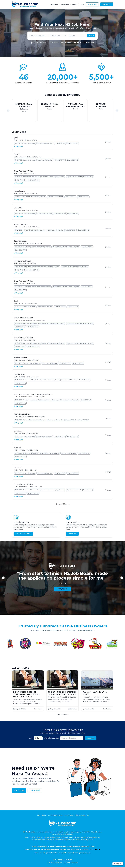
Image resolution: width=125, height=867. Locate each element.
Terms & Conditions (65, 859)
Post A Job (92, 4)
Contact (74, 4)
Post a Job (72, 534)
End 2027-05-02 (87, 247)
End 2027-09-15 (84, 420)
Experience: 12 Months (45, 160)
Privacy (55, 859)
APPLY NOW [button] (62, 589)
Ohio (20, 173)
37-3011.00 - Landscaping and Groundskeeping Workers (33, 247)
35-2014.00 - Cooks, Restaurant (25, 143)
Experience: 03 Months (55, 197)
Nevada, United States (26, 417)
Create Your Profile (23, 534)
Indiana (21, 283)
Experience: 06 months (45, 143)
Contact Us (84, 815)
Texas (21, 263)
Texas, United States (25, 397)
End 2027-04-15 (60, 160)
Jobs (38, 815)
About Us (45, 815)
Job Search (106, 4)
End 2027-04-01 (86, 400)
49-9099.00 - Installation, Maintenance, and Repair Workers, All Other (37, 267)
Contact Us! (35, 790)
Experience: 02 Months (55, 420)
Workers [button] (53, 4)
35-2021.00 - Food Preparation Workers (27, 363)
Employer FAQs (56, 815)
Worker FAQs (68, 815)
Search (91, 35)
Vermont (22, 210)
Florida (21, 140)
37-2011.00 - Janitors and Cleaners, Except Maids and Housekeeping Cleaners (39, 177)
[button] (116, 110)
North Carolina (23, 487)
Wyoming (22, 157)
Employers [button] (64, 4)
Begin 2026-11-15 (73, 143)
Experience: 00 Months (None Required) (80, 177)
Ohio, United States (25, 320)
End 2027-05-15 (60, 143)
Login (82, 4)
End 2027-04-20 (84, 380)
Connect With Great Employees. (79, 42)
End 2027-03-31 (65, 363)
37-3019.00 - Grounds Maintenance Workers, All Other (32, 400)
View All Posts (62, 715)
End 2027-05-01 (70, 230)
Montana (22, 377)
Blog (77, 815)
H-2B (15, 140)
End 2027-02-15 (20, 270)
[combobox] (58, 35)
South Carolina (23, 243)
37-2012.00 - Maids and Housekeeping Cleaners (30, 197)
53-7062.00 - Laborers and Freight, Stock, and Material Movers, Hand (37, 380)
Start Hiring (19, 790)
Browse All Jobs (62, 504)
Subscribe (91, 738)
